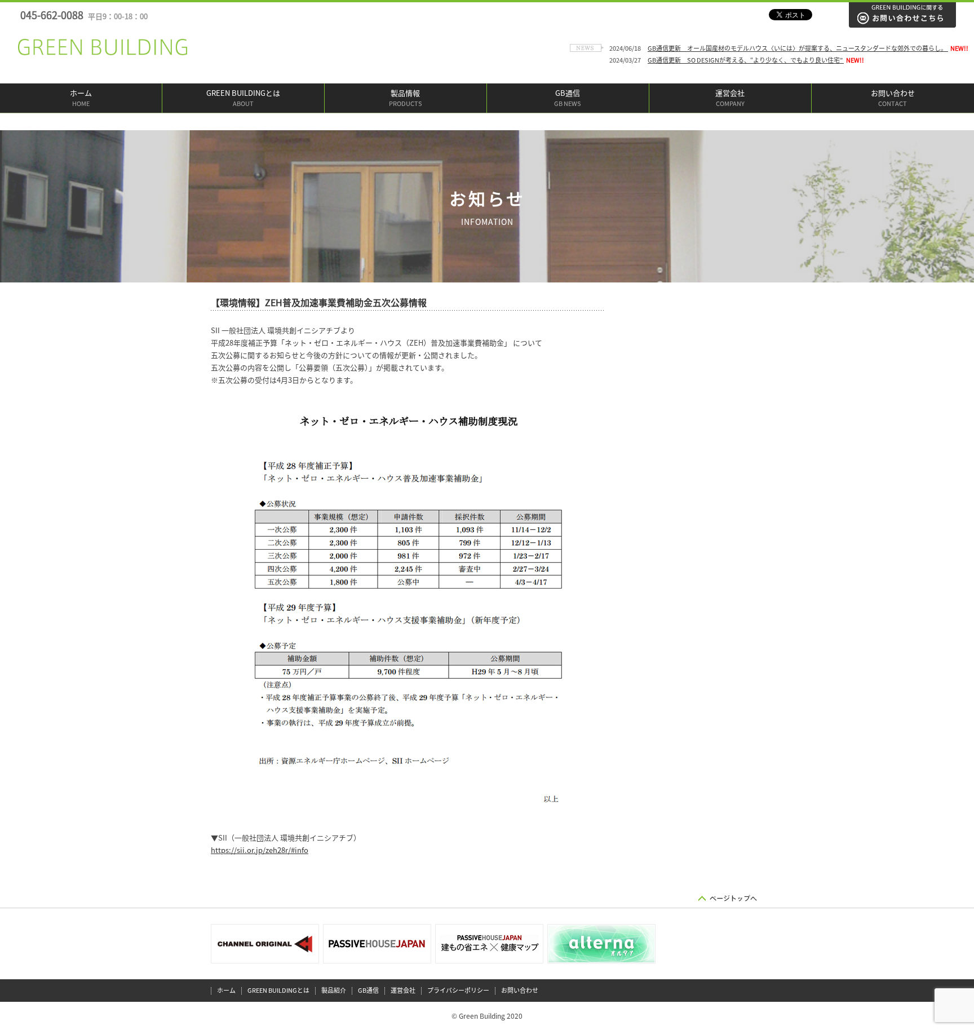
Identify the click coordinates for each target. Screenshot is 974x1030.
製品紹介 (333, 990)
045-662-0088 (84, 15)
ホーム (81, 98)
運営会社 (730, 98)
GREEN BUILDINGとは (243, 98)
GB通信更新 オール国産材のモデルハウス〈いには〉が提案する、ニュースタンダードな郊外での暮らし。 (798, 48)
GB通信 (567, 98)
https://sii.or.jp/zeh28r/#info (259, 850)
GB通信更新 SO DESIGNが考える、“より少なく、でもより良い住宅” (746, 60)
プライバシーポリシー (458, 990)
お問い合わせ (893, 98)
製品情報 (405, 98)
